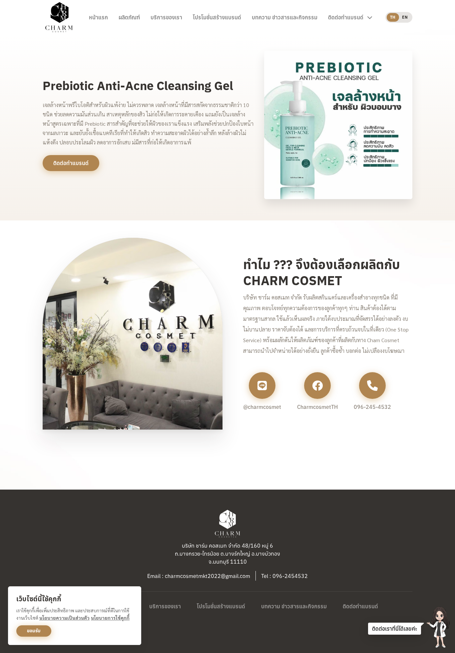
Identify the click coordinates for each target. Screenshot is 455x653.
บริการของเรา (166, 17)
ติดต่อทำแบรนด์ (360, 606)
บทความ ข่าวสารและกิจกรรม (284, 17)
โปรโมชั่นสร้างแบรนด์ (217, 17)
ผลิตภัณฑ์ (129, 17)
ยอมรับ (34, 631)
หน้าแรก (98, 17)
